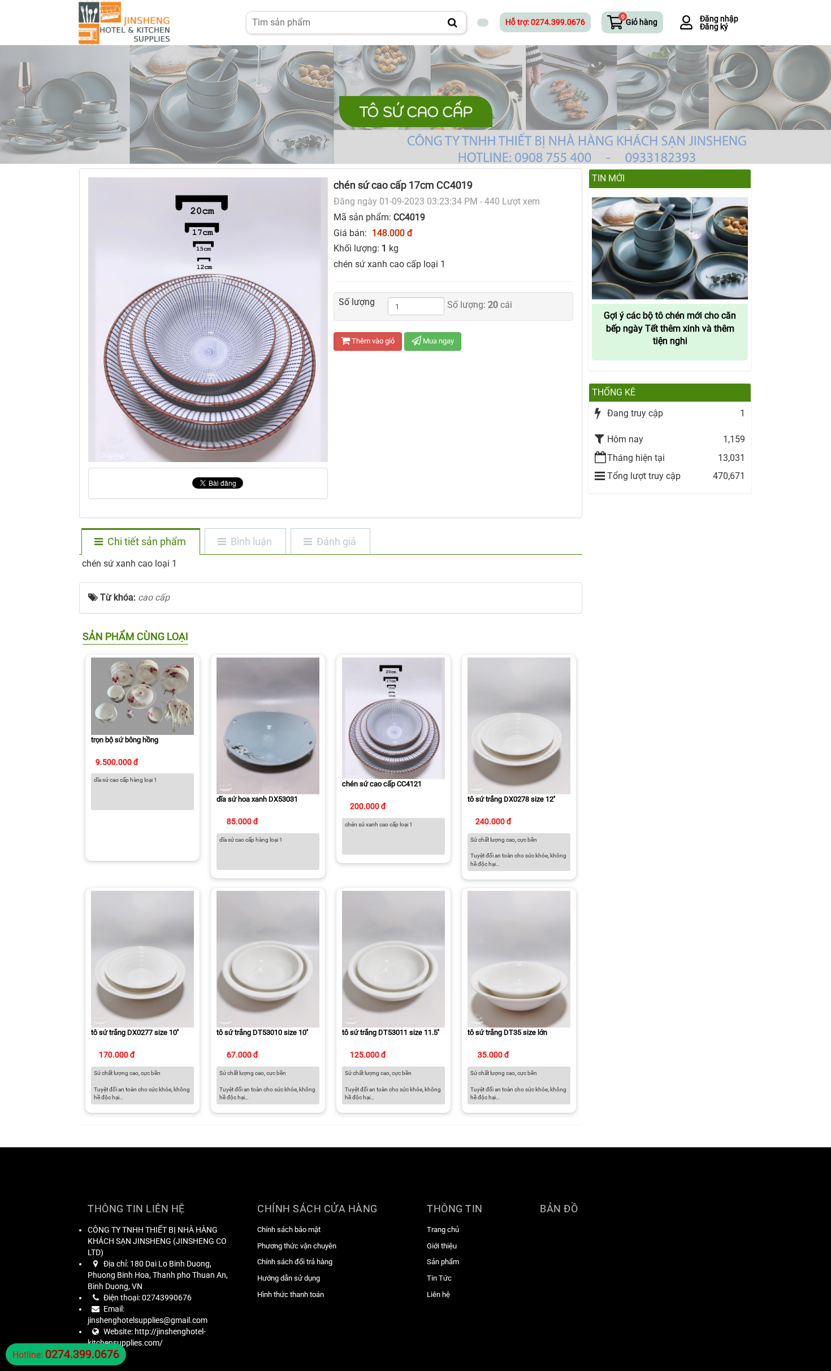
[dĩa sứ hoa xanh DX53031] (268, 725)
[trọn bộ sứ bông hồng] (142, 695)
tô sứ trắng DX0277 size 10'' (135, 1032)
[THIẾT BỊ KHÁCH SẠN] (123, 21)
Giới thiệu (442, 1246)
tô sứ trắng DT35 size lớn (507, 1032)
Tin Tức (439, 1278)
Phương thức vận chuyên (296, 1246)
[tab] (140, 542)
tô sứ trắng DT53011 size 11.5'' (390, 1032)
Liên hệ (438, 1294)
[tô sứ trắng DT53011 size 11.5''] (393, 958)
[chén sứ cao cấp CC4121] (393, 717)
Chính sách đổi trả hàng (294, 1261)
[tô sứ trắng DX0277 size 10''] (142, 958)
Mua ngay (437, 341)
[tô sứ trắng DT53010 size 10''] (268, 958)
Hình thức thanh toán (290, 1294)
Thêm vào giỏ (372, 341)
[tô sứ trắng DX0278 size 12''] (519, 725)
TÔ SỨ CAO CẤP (416, 111)
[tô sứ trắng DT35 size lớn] (519, 958)
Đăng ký (714, 27)
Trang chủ (443, 1229)
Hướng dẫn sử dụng (288, 1278)
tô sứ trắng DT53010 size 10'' (262, 1032)
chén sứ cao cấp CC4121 (382, 784)
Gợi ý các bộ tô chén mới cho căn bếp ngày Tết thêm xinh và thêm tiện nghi (670, 328)
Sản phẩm (443, 1261)
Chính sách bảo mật (289, 1229)
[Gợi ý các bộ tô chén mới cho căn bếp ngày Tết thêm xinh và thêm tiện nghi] (670, 246)
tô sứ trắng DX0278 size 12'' (511, 799)
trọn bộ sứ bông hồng (124, 739)
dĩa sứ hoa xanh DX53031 (257, 799)
